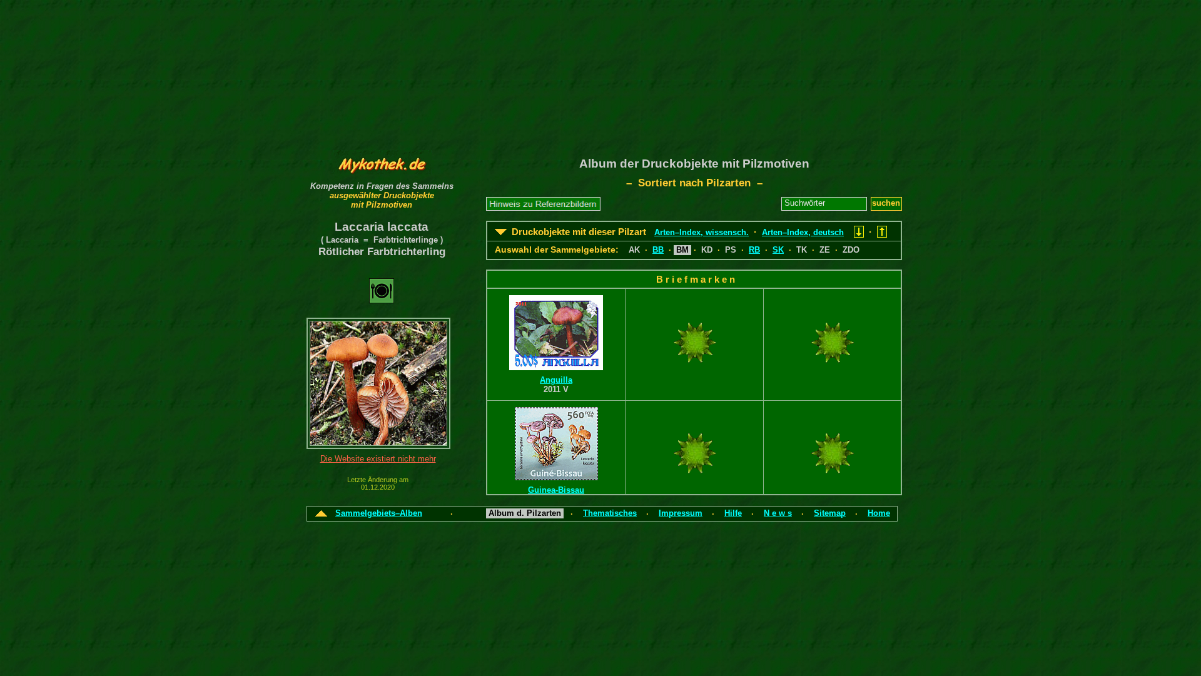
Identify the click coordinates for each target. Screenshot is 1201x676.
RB (754, 250)
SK (778, 250)
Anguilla (556, 380)
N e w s (778, 513)
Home (879, 513)
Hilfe (733, 513)
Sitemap (830, 513)
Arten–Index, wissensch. (701, 232)
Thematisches (610, 513)
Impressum (680, 513)
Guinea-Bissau (556, 490)
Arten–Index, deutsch (803, 232)
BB (658, 250)
